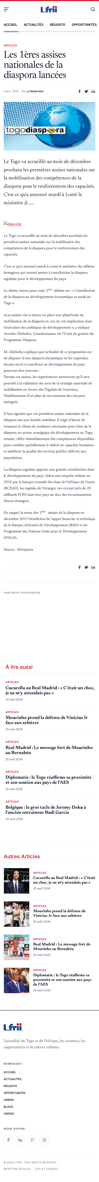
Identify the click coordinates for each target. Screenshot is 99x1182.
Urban (9, 1100)
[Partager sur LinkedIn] (93, 91)
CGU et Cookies (46, 1168)
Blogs (8, 1106)
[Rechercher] (90, 9)
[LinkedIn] (20, 1140)
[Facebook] (8, 1140)
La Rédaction (35, 91)
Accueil (10, 25)
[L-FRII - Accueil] (49, 9)
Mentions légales (17, 1168)
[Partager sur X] (86, 91)
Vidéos (9, 1113)
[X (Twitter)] (32, 1140)
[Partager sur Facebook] (79, 91)
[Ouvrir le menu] (8, 9)
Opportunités (84, 25)
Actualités (34, 25)
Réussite (57, 25)
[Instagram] (44, 1140)
